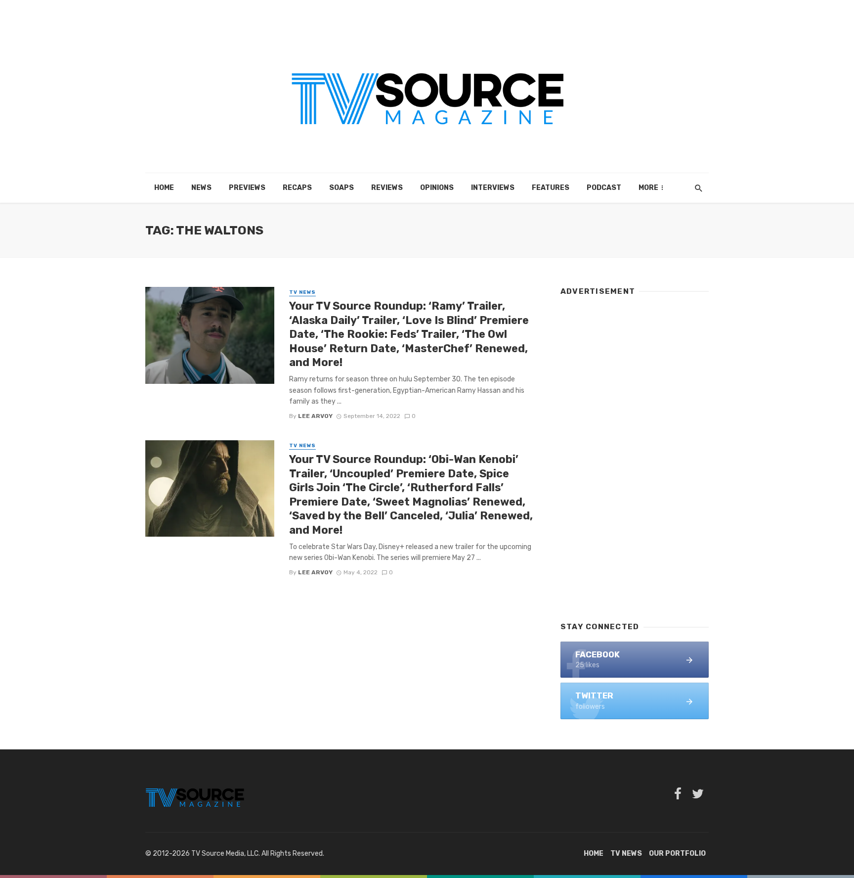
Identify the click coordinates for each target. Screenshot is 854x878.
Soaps (341, 188)
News (201, 188)
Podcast (604, 188)
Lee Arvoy (315, 416)
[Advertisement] (634, 454)
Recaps (297, 188)
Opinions (437, 188)
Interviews (492, 188)
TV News (302, 292)
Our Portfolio (677, 853)
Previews (247, 188)
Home (164, 188)
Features (550, 188)
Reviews (387, 188)
